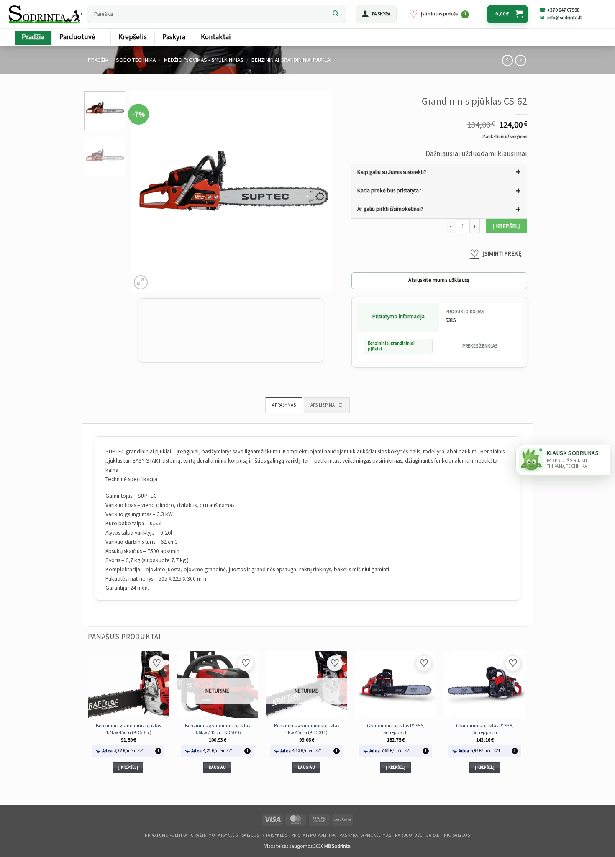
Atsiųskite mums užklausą (439, 280)
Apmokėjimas (376, 835)
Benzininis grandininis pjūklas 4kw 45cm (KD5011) (306, 729)
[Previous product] (520, 60)
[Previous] (145, 191)
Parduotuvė (77, 37)
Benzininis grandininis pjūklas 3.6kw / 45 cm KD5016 (217, 729)
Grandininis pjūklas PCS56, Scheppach (396, 729)
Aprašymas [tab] (284, 405)
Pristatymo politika (313, 835)
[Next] (316, 191)
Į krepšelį (506, 226)
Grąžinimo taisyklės (214, 835)
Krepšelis (132, 37)
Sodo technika (136, 60)
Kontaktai (216, 37)
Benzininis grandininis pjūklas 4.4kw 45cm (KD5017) (128, 729)
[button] (376, 14)
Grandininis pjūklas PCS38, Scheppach (485, 729)
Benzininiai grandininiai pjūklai (291, 60)
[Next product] (507, 60)
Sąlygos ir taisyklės (264, 835)
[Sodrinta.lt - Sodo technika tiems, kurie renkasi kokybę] (45, 14)
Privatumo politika (166, 835)
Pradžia (33, 37)
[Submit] (335, 14)
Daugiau (217, 767)
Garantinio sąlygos (448, 835)
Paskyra (173, 37)
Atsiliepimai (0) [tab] (326, 405)
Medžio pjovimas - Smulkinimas (203, 60)
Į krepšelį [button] (128, 767)
